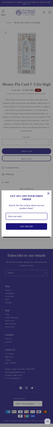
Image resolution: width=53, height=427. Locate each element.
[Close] (48, 193)
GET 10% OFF (26, 226)
